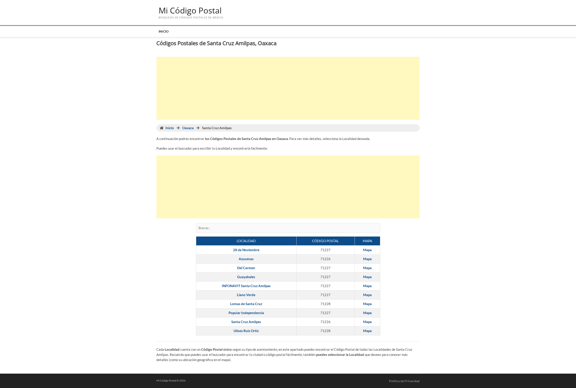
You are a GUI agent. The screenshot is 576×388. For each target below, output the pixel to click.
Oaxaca (188, 128)
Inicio (164, 31)
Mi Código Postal (190, 11)
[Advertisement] (288, 88)
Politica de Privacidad (404, 381)
